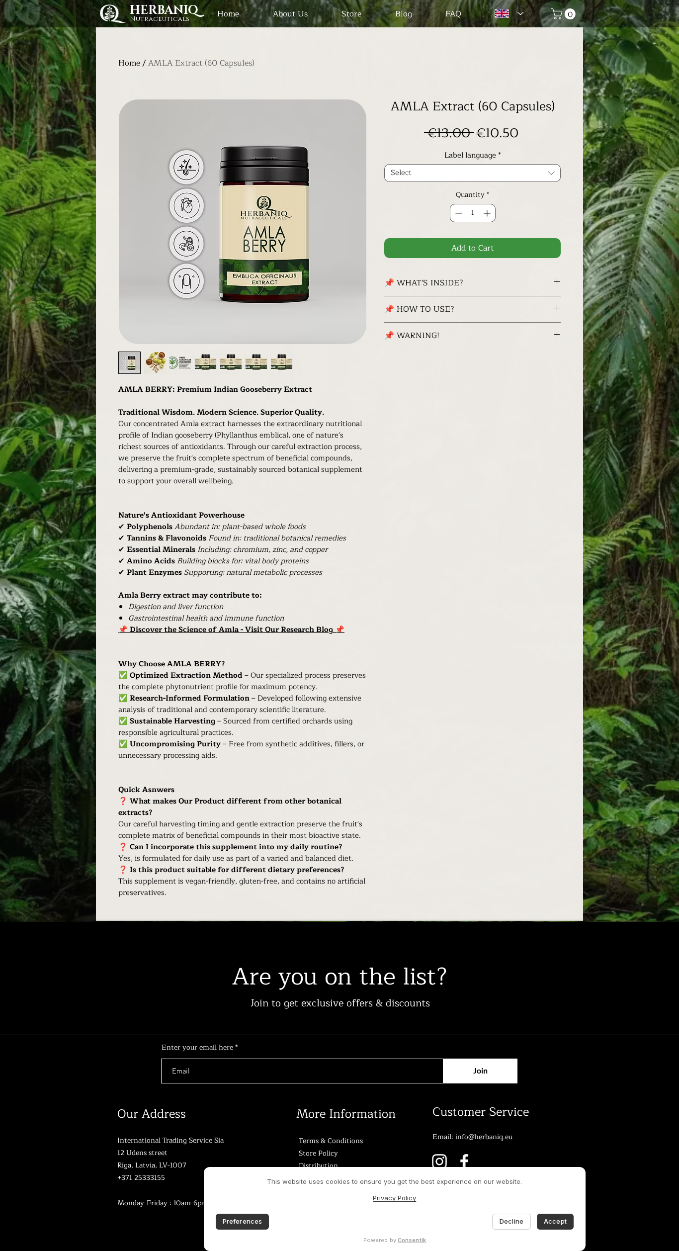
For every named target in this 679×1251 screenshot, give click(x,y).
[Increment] (488, 213)
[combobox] (472, 173)
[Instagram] (439, 1161)
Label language (472, 155)
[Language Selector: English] (506, 13)
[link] (564, 13)
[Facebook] (464, 1161)
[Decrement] (457, 213)
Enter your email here (197, 1047)
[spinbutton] (473, 213)
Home (129, 63)
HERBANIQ (164, 10)
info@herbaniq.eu (483, 1137)
